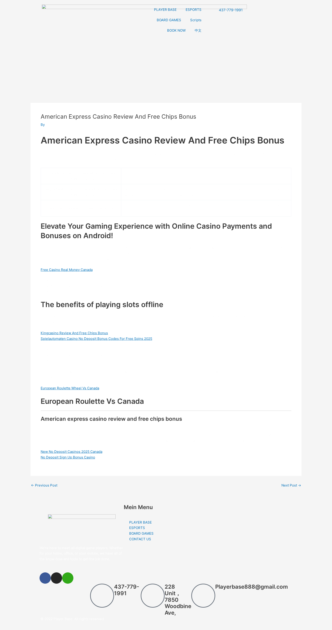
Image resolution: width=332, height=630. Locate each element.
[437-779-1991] (102, 596)
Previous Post (44, 485)
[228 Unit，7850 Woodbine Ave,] (153, 596)
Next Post (291, 485)
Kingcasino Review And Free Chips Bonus (74, 333)
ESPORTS (193, 9)
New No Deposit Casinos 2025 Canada (71, 451)
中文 (198, 30)
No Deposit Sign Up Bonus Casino (68, 457)
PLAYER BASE (165, 9)
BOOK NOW (176, 30)
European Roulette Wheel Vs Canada (70, 388)
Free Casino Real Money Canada (67, 270)
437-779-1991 (126, 590)
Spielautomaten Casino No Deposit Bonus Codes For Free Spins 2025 (96, 338)
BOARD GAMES (169, 20)
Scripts (195, 20)
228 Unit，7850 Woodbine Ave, (178, 599)
